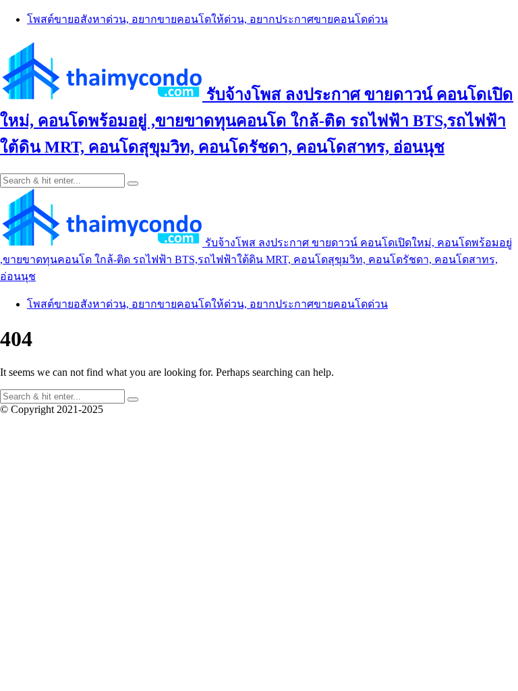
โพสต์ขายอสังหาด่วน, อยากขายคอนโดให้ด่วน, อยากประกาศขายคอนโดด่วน (207, 19)
